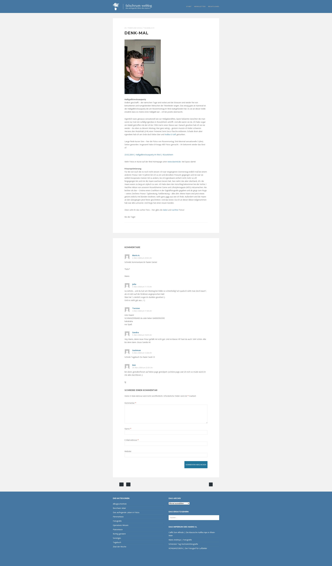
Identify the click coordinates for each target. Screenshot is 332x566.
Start (189, 6)
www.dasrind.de (174, 161)
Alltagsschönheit (120, 504)
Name (128, 429)
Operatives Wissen (120, 525)
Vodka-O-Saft (170, 134)
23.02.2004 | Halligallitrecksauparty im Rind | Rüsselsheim (149, 154)
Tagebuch (149, 28)
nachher (175, 210)
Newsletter (199, 6)
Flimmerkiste (118, 516)
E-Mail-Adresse (132, 440)
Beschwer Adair (119, 508)
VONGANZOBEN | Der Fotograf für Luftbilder (188, 548)
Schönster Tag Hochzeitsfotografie (183, 544)
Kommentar (130, 403)
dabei (165, 210)
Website (128, 451)
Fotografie (117, 521)
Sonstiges (117, 538)
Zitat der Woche (119, 546)
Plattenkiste (118, 529)
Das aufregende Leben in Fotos (126, 512)
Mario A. (136, 255)
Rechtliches (213, 6)
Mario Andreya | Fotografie (180, 540)
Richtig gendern (119, 534)
